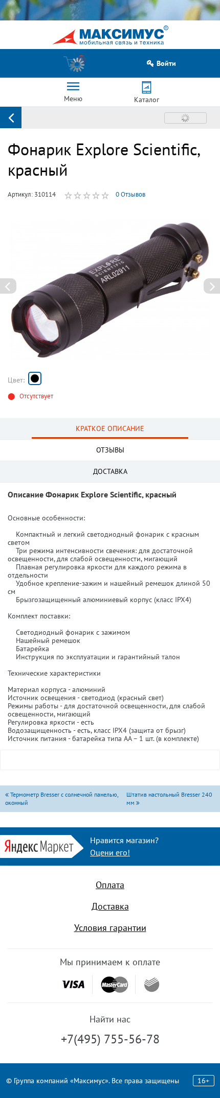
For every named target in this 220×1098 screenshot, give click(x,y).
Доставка (110, 906)
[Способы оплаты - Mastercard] (114, 984)
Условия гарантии (110, 928)
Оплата (110, 885)
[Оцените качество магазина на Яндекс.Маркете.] (41, 845)
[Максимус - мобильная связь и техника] (110, 35)
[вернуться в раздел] (10, 117)
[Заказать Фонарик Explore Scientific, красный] (35, 378)
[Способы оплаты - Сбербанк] (152, 984)
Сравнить (185, 118)
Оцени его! (110, 852)
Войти (166, 63)
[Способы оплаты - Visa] (73, 984)
